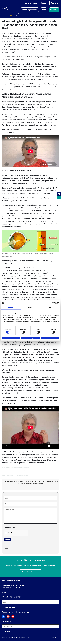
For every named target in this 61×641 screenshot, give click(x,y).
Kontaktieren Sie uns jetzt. (30, 572)
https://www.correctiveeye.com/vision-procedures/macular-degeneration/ (15, 475)
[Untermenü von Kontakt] (57, 9)
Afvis (11, 338)
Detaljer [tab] (30, 307)
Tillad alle (49, 338)
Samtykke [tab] (10, 307)
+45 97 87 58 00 (20, 585)
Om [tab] (50, 307)
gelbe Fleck (37, 188)
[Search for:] (17, 15)
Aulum (4, 592)
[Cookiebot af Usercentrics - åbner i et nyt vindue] (52, 303)
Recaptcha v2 (9, 528)
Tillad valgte (30, 338)
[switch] (23, 332)
